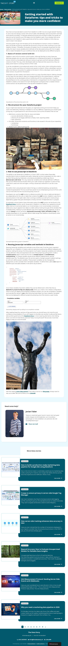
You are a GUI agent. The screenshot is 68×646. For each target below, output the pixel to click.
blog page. (46, 391)
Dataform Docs (11, 204)
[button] (34, 3)
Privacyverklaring (31, 643)
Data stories (7, 9)
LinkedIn (32, 393)
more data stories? (22, 391)
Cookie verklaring (40, 643)
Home (1, 9)
